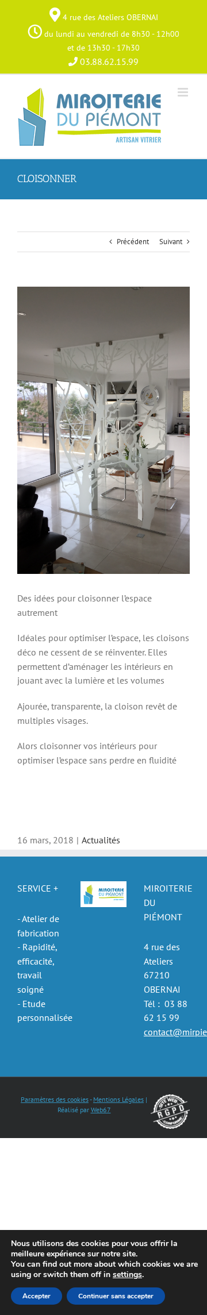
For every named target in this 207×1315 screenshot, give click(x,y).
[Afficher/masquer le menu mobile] (184, 92)
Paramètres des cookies (55, 1099)
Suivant (170, 241)
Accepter (36, 1296)
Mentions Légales (118, 1099)
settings (127, 1275)
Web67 (101, 1109)
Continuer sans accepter (116, 1296)
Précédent (133, 241)
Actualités (101, 840)
